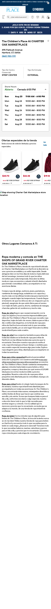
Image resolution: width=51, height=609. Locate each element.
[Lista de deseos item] (38, 18)
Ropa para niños (9, 384)
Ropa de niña (7, 335)
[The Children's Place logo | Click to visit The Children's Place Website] (13, 9)
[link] (32, 17)
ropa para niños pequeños (27, 362)
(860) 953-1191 (9, 56)
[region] (25, 3)
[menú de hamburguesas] (3, 17)
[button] (37, 17)
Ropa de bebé (8, 416)
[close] (48, 3)
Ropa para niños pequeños (13, 357)
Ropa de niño (7, 313)
